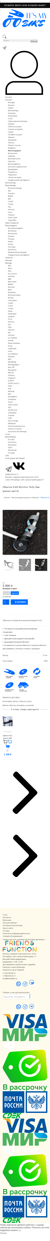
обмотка (12, 705)
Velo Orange (13, 421)
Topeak (11, 415)
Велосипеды (13, 110)
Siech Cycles (13, 404)
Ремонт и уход (14, 145)
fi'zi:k (10, 319)
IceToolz (11, 335)
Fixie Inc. (11, 322)
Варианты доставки (11, 697)
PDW (10, 386)
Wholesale (12, 450)
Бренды (8, 260)
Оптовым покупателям (12, 925)
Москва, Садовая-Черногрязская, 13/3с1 (20, 954)
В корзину (20, 602)
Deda (10, 311)
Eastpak (11, 316)
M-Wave (11, 356)
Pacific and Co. (14, 383)
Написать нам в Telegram (13, 970)
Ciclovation (12, 300)
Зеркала (11, 161)
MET (9, 359)
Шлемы (11, 124)
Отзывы (11, 453)
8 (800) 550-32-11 (11, 474)
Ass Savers (12, 273)
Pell (9, 388)
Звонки (11, 137)
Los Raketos (13, 354)
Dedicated (12, 314)
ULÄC (10, 418)
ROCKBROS (12, 396)
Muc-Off (11, 367)
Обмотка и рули (14, 126)
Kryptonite (12, 348)
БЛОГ (10, 447)
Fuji (9, 207)
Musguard (12, 370)
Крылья (11, 105)
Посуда (11, 239)
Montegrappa (13, 364)
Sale (7, 455)
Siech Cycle (12, 217)
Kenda (10, 340)
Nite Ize (11, 372)
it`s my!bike (12, 338)
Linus (10, 212)
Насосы (11, 142)
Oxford (11, 380)
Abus (10, 268)
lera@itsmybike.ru (10, 978)
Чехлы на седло (14, 177)
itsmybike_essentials (25, 705)
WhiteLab (12, 423)
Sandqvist (12, 399)
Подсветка (12, 172)
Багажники (12, 116)
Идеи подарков (12, 223)
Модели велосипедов (17, 252)
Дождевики (13, 169)
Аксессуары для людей (15, 458)
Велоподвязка (14, 164)
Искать (34, 41)
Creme (10, 204)
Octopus (11, 215)
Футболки (12, 231)
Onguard (11, 378)
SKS (9, 407)
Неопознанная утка (16, 426)
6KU (9, 190)
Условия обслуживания (12, 936)
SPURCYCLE (12, 410)
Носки (10, 244)
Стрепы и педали (15, 129)
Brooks (11, 297)
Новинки (9, 257)
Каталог (8, 97)
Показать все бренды (17, 431)
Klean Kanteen (14, 343)
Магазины (12, 445)
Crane (10, 305)
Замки (10, 108)
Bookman (12, 292)
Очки (10, 118)
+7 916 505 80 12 (9, 973)
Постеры (11, 247)
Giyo (10, 327)
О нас (7, 434)
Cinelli (10, 201)
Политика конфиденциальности (16, 933)
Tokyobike (12, 220)
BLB (9, 199)
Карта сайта (8, 928)
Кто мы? (11, 439)
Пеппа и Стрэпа (14, 429)
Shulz (10, 402)
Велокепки (12, 153)
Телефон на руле (15, 134)
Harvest (11, 209)
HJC (9, 332)
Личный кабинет (10, 923)
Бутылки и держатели (17, 166)
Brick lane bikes (14, 295)
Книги (10, 241)
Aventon (11, 193)
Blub (10, 289)
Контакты (12, 442)
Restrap (11, 391)
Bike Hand (12, 281)
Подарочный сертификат (19, 180)
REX (9, 394)
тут (19, 1230)
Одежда (11, 156)
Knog (10, 346)
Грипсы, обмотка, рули (21, 701)
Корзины (12, 113)
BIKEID (10, 196)
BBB (9, 279)
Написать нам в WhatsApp (14, 967)
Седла (10, 132)
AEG (9, 271)
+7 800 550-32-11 (9, 976)
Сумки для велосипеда (17, 121)
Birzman (11, 287)
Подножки (12, 174)
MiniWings (12, 362)
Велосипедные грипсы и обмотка (25, 497)
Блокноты (12, 249)
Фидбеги (11, 148)
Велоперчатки (14, 158)
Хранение (12, 140)
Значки (11, 236)
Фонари (11, 102)
